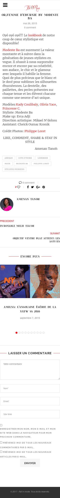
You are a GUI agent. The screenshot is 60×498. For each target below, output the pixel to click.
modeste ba (22, 163)
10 (43, 333)
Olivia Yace (47, 104)
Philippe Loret (35, 131)
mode (7, 163)
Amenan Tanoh (28, 199)
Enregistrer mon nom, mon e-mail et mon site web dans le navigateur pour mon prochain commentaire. (28, 433)
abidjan (9, 158)
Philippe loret (41, 163)
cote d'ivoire (25, 158)
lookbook (34, 35)
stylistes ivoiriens (14, 169)
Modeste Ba (11, 50)
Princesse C (11, 108)
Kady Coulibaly (27, 104)
